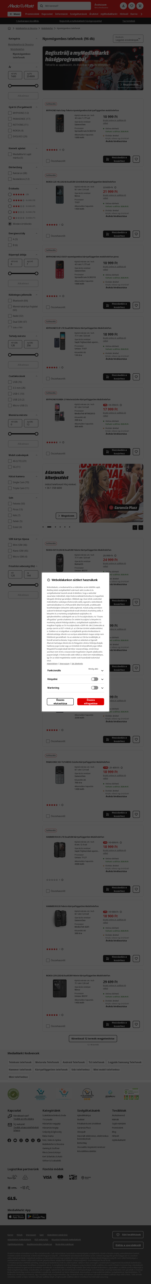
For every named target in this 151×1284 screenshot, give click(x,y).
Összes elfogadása (90, 701)
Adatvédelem (52, 663)
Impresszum (65, 663)
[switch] (94, 679)
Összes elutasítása (60, 701)
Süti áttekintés (77, 663)
